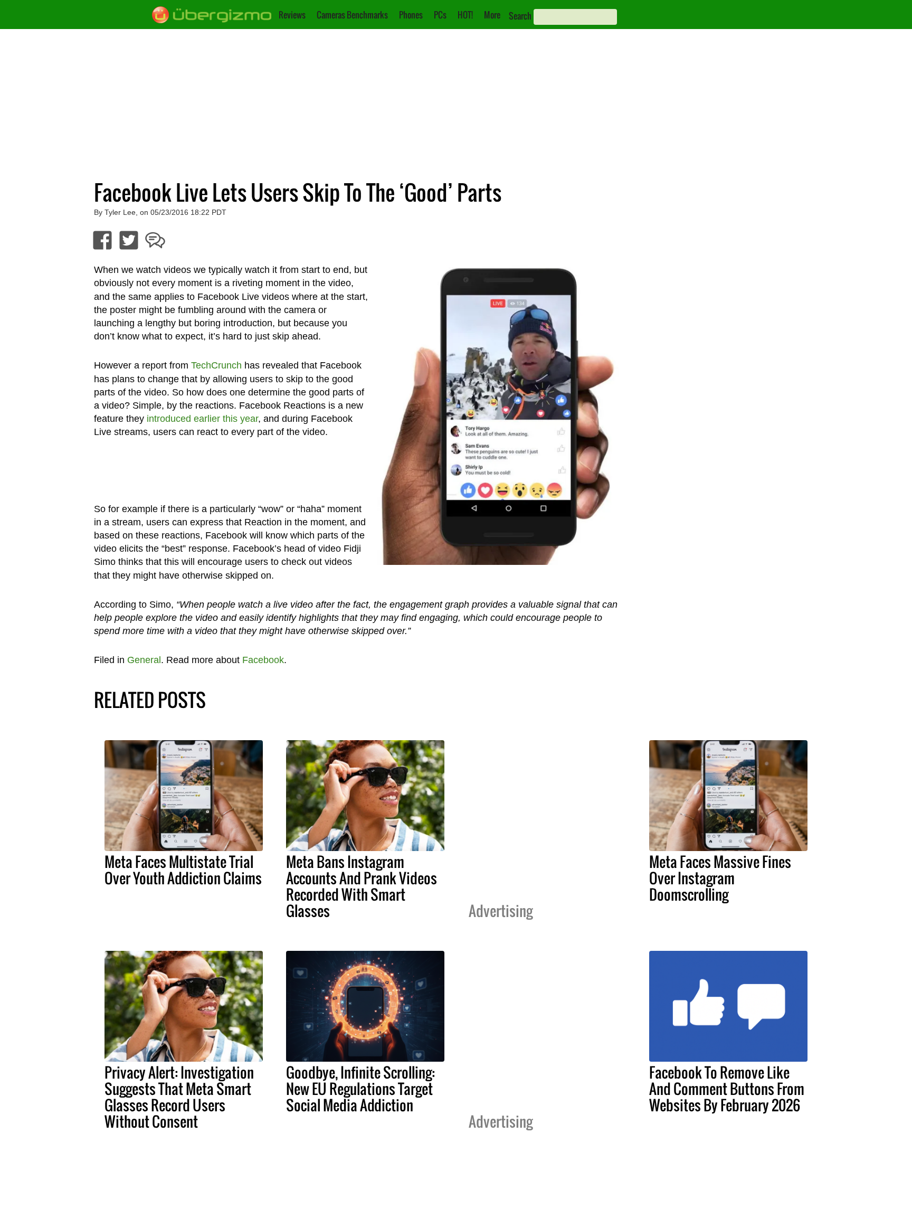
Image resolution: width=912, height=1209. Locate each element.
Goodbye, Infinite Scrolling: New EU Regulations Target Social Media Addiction (360, 1089)
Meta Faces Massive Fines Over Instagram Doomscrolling (720, 878)
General (144, 660)
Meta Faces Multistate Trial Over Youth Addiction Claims (183, 870)
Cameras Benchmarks (352, 14)
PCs (440, 14)
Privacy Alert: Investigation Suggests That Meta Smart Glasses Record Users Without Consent (179, 1097)
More (492, 14)
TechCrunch (216, 365)
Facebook (263, 660)
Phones (411, 14)
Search (520, 16)
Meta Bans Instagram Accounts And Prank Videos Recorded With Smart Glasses (361, 886)
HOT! (465, 14)
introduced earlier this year (202, 418)
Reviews (292, 14)
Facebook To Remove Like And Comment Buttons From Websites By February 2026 (726, 1089)
